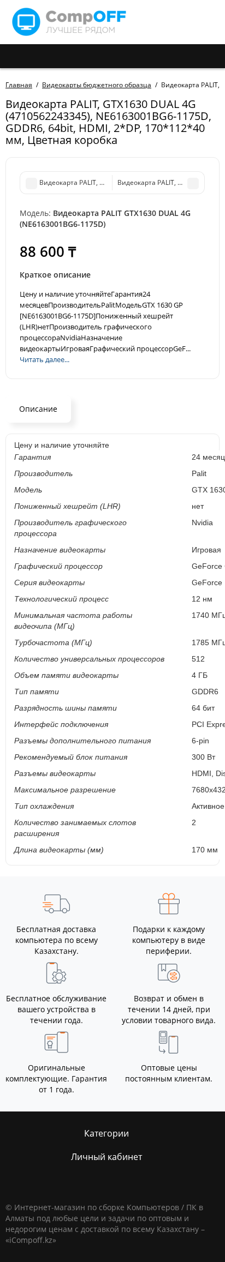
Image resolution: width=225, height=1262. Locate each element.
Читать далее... (44, 359)
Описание (38, 409)
